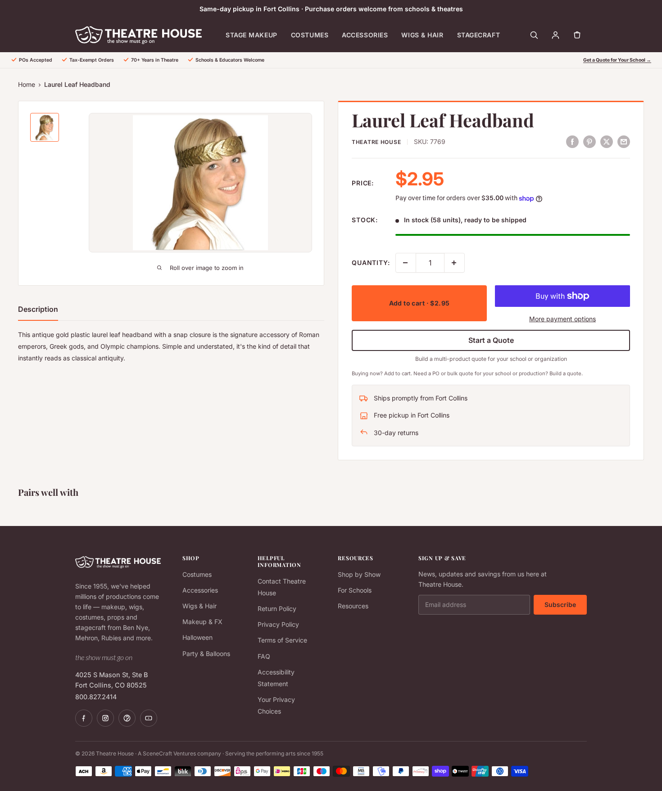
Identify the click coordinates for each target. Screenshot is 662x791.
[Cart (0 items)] (577, 35)
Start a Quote (491, 340)
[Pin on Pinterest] (589, 141)
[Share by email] (623, 141)
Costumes (309, 35)
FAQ (264, 656)
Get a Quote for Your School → (617, 60)
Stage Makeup (251, 35)
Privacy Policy (278, 624)
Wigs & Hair (422, 35)
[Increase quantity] (454, 263)
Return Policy (277, 608)
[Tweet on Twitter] (606, 141)
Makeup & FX (202, 621)
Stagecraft (478, 35)
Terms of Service (282, 640)
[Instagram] (105, 718)
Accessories (365, 35)
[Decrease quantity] (406, 263)
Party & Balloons (206, 653)
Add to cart (419, 303)
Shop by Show (359, 574)
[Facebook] (83, 718)
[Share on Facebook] (572, 141)
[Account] (555, 35)
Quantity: (371, 262)
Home (26, 84)
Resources (353, 606)
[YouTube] (148, 718)
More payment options (562, 319)
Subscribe (560, 604)
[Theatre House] (138, 35)
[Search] (534, 35)
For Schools (355, 590)
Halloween (197, 637)
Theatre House (376, 142)
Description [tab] (38, 309)
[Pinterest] (127, 718)
